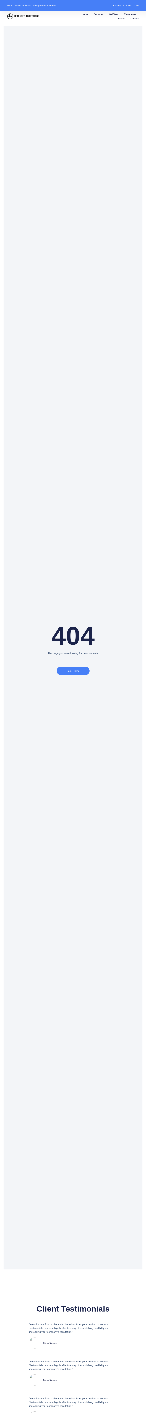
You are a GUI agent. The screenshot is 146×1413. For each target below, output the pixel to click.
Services (98, 14)
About (121, 18)
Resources (130, 14)
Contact (134, 18)
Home (85, 14)
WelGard (114, 14)
